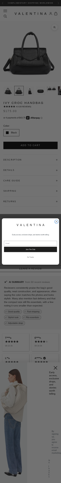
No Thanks (30, 257)
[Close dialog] (56, 221)
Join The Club (30, 249)
